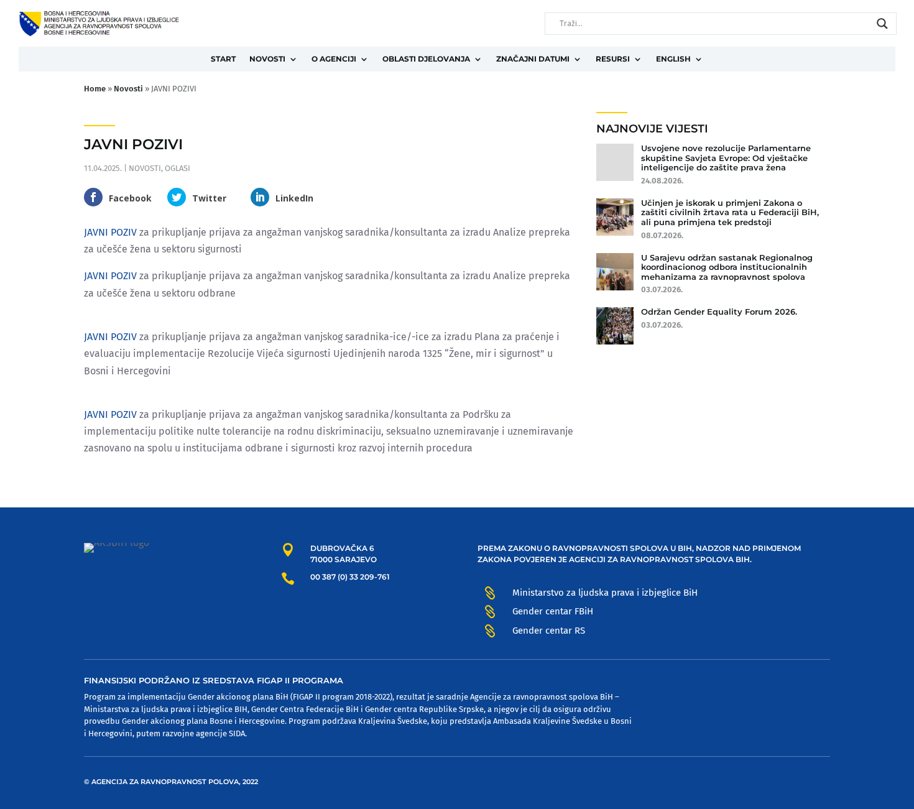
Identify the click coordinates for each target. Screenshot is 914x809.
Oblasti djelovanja (426, 58)
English (673, 58)
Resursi (613, 58)
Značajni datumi (533, 58)
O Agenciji (334, 58)
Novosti (267, 58)
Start (223, 58)
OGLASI (177, 168)
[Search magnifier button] (882, 23)
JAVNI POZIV (110, 232)
